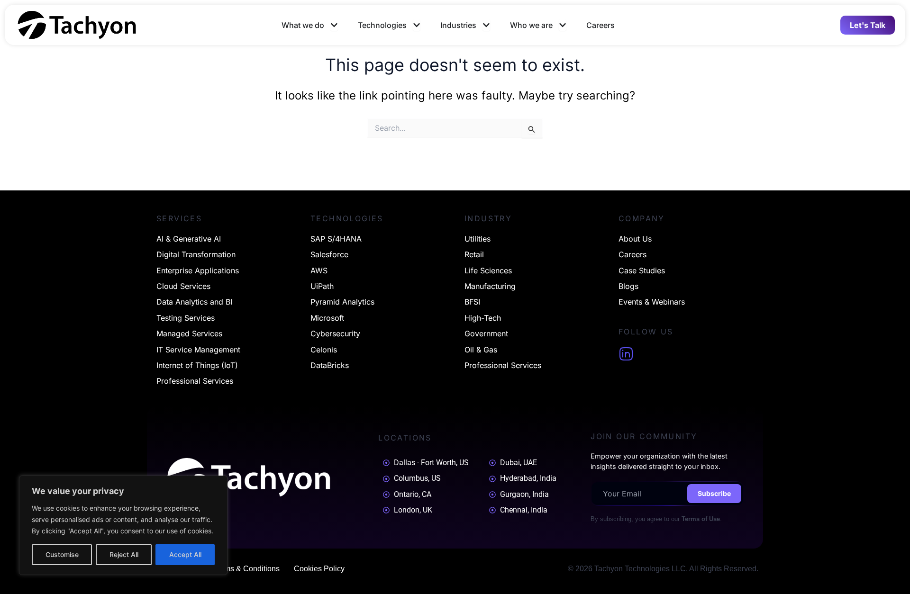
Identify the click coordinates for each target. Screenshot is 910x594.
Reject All (123, 554)
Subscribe (714, 493)
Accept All (185, 554)
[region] (123, 525)
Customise (62, 554)
